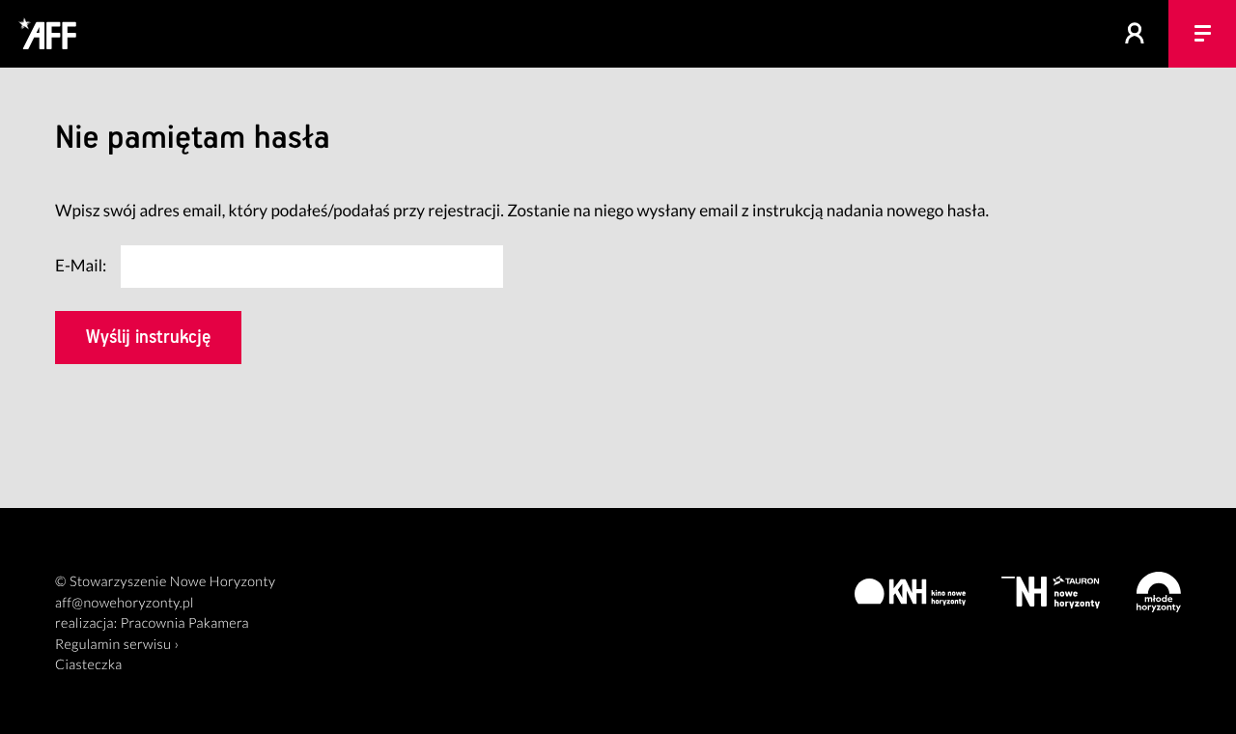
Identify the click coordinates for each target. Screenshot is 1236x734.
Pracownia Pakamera (185, 623)
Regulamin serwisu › (117, 644)
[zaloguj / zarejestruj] (1134, 34)
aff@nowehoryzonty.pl (124, 603)
